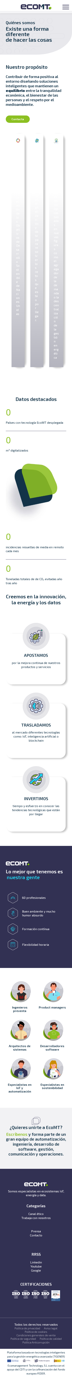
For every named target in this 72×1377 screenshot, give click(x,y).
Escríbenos (16, 1134)
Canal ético (36, 1214)
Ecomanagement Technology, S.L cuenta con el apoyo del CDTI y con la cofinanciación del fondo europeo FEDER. (36, 1369)
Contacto (36, 1235)
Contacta (18, 119)
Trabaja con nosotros (36, 1218)
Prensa (36, 1231)
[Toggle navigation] (65, 8)
